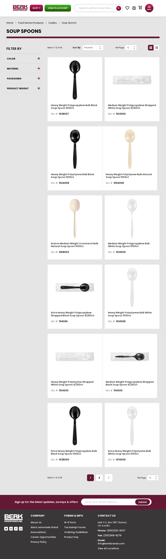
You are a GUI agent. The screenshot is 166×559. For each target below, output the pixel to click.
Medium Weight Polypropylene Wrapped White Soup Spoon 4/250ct (132, 106)
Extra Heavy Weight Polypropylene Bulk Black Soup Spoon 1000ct (74, 452)
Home (10, 22)
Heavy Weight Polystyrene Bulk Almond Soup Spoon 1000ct (129, 176)
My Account (134, 8)
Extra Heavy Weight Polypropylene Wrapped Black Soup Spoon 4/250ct (72, 314)
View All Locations (108, 548)
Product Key (71, 537)
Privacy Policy (39, 542)
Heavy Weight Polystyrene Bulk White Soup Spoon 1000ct (130, 314)
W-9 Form (70, 522)
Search (118, 8)
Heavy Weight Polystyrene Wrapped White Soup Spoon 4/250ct (72, 383)
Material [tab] (12, 68)
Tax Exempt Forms (75, 527)
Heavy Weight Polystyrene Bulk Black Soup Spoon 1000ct (72, 176)
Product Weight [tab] (18, 88)
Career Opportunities (43, 537)
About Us (36, 522)
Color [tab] (11, 58)
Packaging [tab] (14, 78)
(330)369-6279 (112, 535)
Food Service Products (31, 22)
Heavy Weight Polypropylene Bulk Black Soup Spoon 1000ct (74, 106)
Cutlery (52, 22)
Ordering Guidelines (76, 532)
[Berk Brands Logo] (20, 8)
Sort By (77, 47)
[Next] (108, 477)
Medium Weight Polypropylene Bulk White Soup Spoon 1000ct (129, 245)
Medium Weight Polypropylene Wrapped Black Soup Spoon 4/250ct (130, 383)
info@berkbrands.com (111, 543)
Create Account (58, 8)
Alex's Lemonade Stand (44, 527)
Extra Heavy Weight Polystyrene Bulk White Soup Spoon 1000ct (129, 452)
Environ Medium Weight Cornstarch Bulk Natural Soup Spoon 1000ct (74, 245)
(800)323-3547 (116, 530)
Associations (38, 532)
